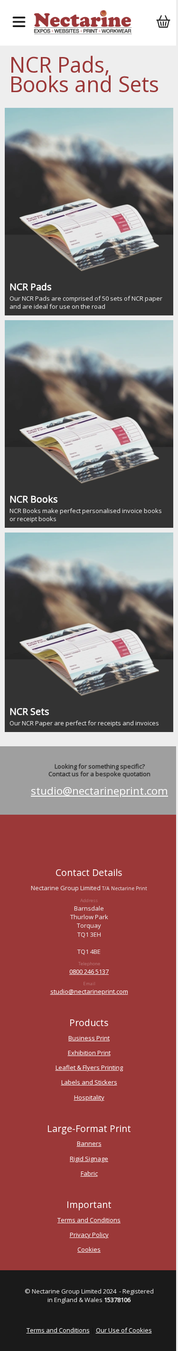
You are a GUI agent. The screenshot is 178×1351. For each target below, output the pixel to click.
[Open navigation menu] (19, 22)
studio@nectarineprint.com (99, 790)
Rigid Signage (89, 1158)
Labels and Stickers (89, 1082)
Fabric (89, 1173)
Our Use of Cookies (124, 1330)
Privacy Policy (89, 1234)
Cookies (89, 1249)
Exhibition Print (89, 1052)
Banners (89, 1143)
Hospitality (89, 1097)
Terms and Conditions (89, 1220)
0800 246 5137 (89, 971)
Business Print (89, 1038)
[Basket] (163, 22)
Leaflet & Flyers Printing (89, 1067)
